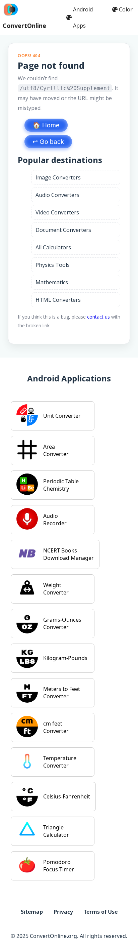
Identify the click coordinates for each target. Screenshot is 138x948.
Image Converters (58, 177)
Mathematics (52, 282)
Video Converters (57, 212)
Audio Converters (57, 195)
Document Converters (63, 230)
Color (126, 9)
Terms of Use (101, 911)
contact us (98, 317)
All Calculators (53, 247)
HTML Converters (58, 299)
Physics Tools (53, 265)
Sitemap (32, 911)
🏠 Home (46, 125)
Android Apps (83, 17)
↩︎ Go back (48, 141)
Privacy (63, 911)
